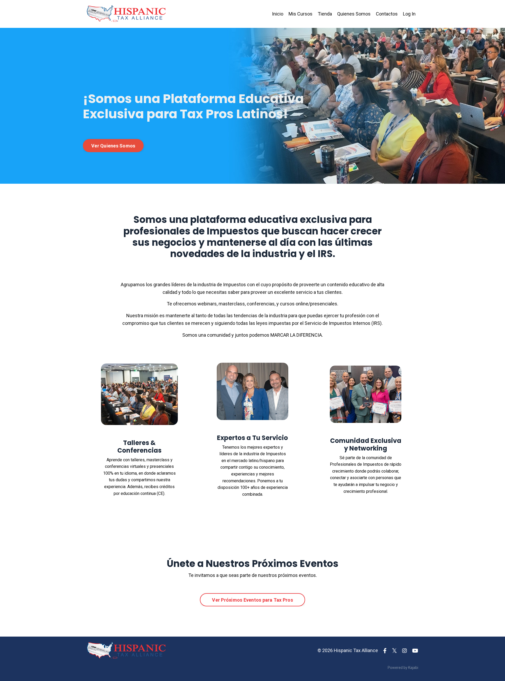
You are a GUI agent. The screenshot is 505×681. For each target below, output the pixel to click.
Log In (409, 14)
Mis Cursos (300, 14)
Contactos (387, 14)
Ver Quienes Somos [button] (113, 146)
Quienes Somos (354, 14)
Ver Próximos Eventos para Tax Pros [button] (252, 600)
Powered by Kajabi (403, 667)
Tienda (325, 14)
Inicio (277, 14)
